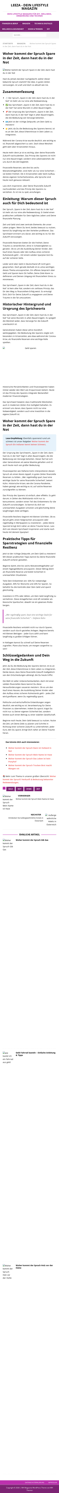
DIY (48, 29)
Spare (29, 789)
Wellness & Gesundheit (13, 29)
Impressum (52, 1482)
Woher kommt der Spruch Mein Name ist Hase (30, 754)
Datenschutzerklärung (34, 1482)
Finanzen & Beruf (10, 23)
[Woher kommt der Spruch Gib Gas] (8, 942)
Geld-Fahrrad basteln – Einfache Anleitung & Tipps (35, 1053)
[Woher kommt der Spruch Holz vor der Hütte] (8, 1367)
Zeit (38, 789)
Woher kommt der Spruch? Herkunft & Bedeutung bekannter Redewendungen (29, 779)
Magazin (26, 23)
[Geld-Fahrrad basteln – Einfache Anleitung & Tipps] (8, 1155)
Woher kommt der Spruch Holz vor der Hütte (34, 1266)
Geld (10, 789)
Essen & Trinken (35, 29)
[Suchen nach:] (29, 35)
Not (19, 789)
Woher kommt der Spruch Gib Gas (32, 840)
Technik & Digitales (43, 23)
